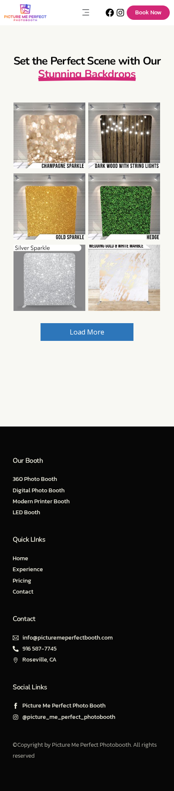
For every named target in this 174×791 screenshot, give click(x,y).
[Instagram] (120, 12)
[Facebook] (110, 12)
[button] (85, 12)
